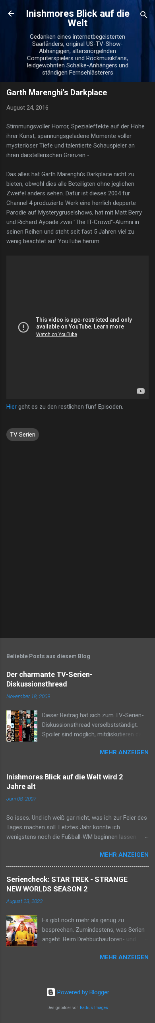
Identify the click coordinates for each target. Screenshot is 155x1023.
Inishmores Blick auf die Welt (78, 18)
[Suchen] (144, 16)
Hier (11, 406)
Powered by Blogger (82, 992)
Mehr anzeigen (124, 752)
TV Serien (22, 434)
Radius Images (94, 1007)
